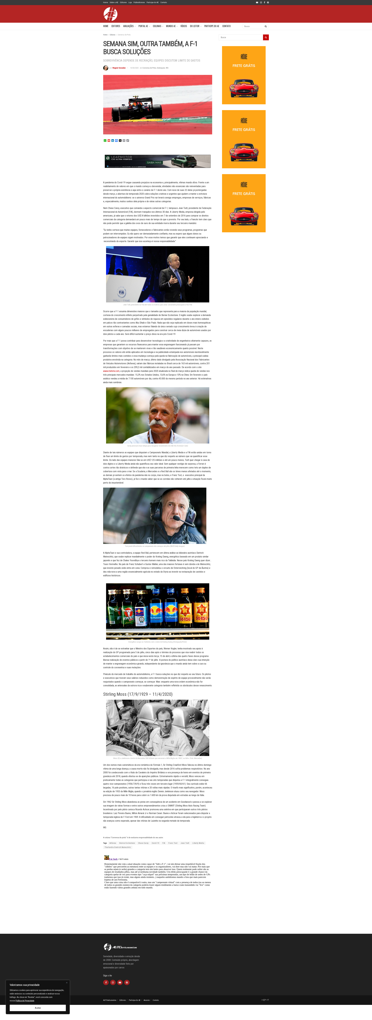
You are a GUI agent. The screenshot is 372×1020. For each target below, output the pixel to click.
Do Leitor (194, 26)
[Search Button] (237, 26)
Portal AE (143, 26)
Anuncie (147, 1000)
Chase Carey (143, 843)
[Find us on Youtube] (257, 2)
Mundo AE (171, 26)
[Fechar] (66, 982)
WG (167, 68)
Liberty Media (198, 843)
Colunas (157, 26)
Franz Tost (172, 843)
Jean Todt (185, 843)
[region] (38, 997)
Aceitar (38, 1008)
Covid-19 (155, 843)
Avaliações (128, 26)
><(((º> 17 (265, 1000)
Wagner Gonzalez (119, 68)
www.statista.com (111, 371)
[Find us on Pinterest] (268, 2)
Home (105, 2)
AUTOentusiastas (109, 1000)
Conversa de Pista (124, 35)
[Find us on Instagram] (261, 2)
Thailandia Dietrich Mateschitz (118, 847)
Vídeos (183, 26)
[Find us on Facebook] (264, 2)
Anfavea (113, 843)
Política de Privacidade (25, 1000)
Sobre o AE (114, 2)
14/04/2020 (134, 68)
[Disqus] (157, 890)
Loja (130, 2)
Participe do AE (153, 2)
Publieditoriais (139, 2)
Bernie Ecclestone (127, 843)
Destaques (161, 68)
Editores (123, 2)
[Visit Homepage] (110, 14)
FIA (163, 843)
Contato (163, 2)
